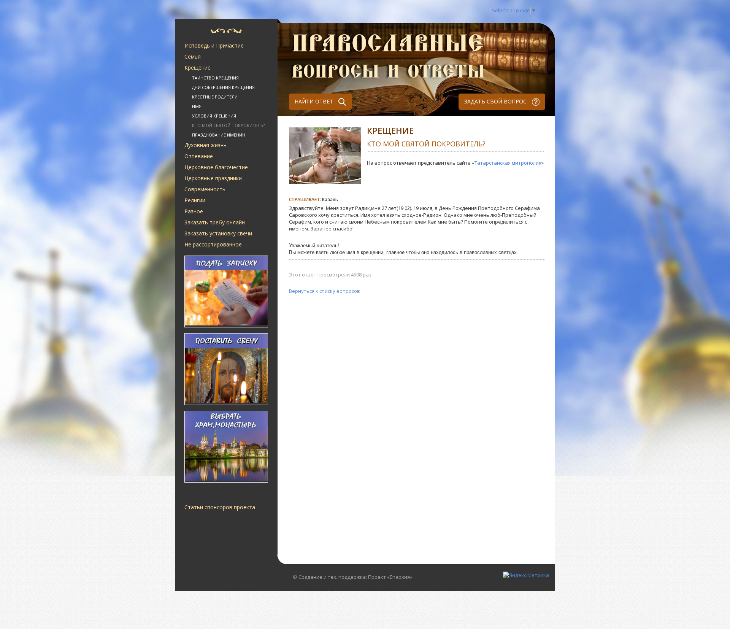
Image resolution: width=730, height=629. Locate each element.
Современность (204, 189)
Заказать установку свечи (218, 233)
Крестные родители (215, 97)
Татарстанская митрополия (507, 162)
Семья (192, 56)
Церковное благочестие (216, 167)
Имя (197, 106)
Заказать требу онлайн (214, 222)
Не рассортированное (213, 244)
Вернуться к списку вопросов (324, 290)
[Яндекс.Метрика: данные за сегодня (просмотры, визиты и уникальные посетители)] (526, 575)
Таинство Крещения (215, 78)
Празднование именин (218, 135)
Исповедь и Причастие (214, 45)
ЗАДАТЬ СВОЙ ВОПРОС (496, 101)
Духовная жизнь (205, 145)
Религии (194, 200)
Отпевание (198, 156)
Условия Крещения (214, 116)
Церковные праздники (213, 178)
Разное (193, 211)
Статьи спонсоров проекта (219, 507)
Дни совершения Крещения (223, 87)
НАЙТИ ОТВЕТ (315, 101)
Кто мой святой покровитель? (228, 125)
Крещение (197, 67)
